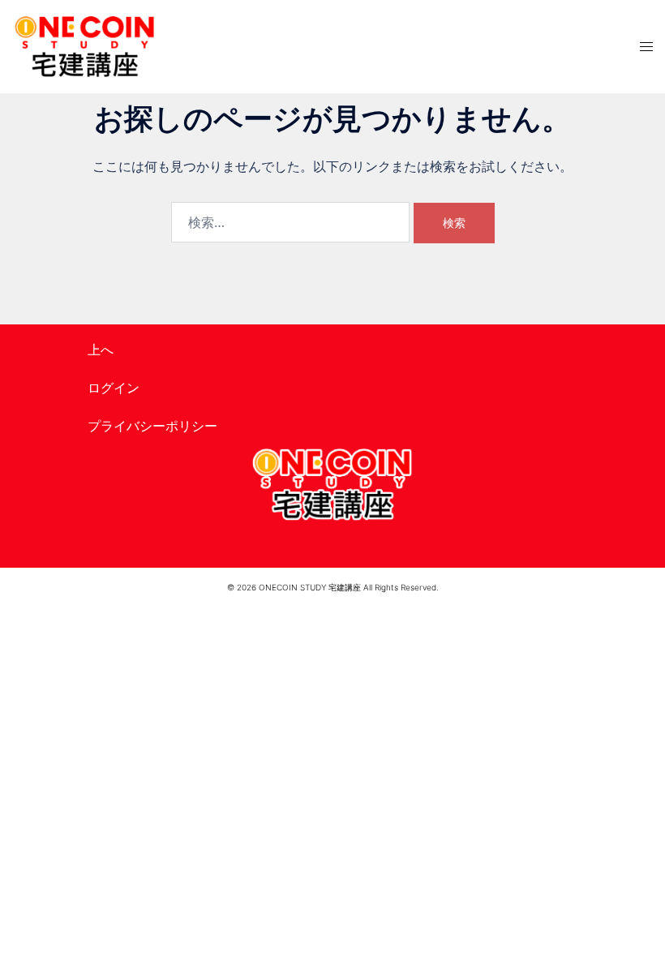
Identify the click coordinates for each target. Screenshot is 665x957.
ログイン (113, 388)
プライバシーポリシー (152, 426)
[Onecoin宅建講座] (84, 46)
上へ (101, 349)
